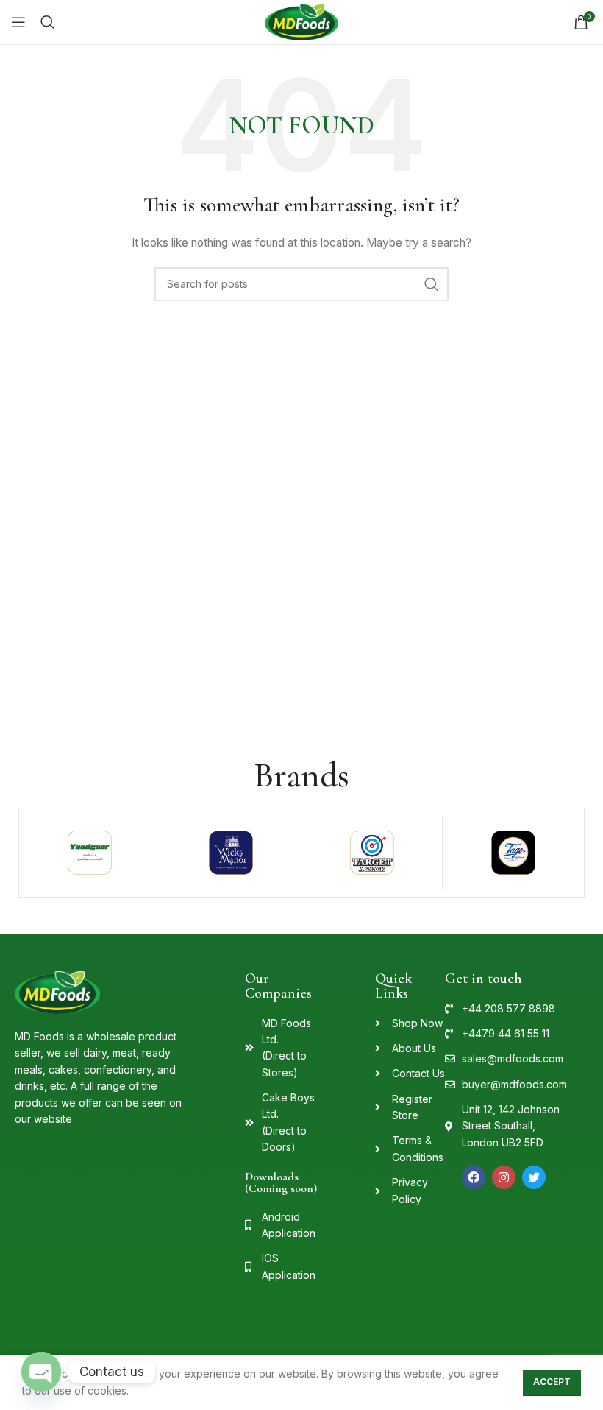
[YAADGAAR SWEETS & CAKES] (89, 852)
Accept (552, 1381)
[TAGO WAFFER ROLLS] (513, 852)
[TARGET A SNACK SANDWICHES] (372, 852)
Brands (301, 775)
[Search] (48, 22)
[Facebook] (473, 1177)
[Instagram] (503, 1177)
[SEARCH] (432, 284)
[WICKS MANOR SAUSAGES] (230, 852)
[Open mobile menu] (18, 22)
